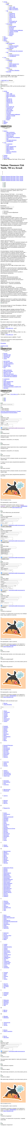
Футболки (11, 27)
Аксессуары (9, 23)
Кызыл (5, 840)
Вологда (5, 755)
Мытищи (5, 862)
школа (4, 39)
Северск (5, 953)
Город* (2, 581)
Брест (4, 739)
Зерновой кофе (7, 354)
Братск (5, 737)
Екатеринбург (6, 782)
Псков (4, 925)
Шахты (5, 1011)
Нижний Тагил (7, 880)
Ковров (5, 825)
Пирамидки (12, 13)
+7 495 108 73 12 (5, 80)
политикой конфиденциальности (17, 428)
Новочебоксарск (7, 888)
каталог (5, 1)
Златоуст (5, 795)
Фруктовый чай (13, 21)
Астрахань (6, 720)
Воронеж (5, 757)
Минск (5, 856)
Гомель (5, 763)
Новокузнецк (6, 882)
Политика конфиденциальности (8, 411)
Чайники (11, 32)
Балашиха (5, 727)
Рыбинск (5, 938)
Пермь (5, 919)
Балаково (5, 726)
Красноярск (6, 836)
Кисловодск (6, 824)
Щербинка (6, 1017)
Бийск (4, 735)
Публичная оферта (12, 412)
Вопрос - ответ (7, 366)
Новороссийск (7, 885)
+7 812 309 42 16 (9, 328)
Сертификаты (12, 56)
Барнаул (5, 728)
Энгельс (5, 1025)
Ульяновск (6, 985)
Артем (5, 717)
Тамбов (5, 973)
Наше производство (14, 64)
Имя (2, 547)
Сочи (4, 959)
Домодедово (6, 775)
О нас (4, 57)
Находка (5, 871)
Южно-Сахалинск (7, 1031)
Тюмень (5, 979)
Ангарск (5, 713)
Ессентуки (6, 784)
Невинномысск (7, 873)
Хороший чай (6, 356)
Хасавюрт (5, 993)
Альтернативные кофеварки (16, 30)
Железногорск (6, 789)
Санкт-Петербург (7, 704)
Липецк (5, 845)
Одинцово (6, 902)
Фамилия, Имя (4, 419)
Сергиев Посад (7, 954)
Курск (4, 838)
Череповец (6, 1002)
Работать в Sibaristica (14, 70)
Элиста (5, 1023)
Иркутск (5, 803)
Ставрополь (6, 961)
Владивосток (6, 748)
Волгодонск (6, 753)
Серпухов (5, 955)
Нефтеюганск (6, 875)
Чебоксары (6, 1000)
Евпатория (6, 780)
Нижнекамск (6, 878)
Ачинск (5, 721)
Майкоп (5, 852)
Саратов (5, 949)
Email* (2, 422)
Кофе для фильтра (13, 8)
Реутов (5, 934)
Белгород (5, 731)
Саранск (5, 948)
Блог (4, 367)
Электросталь (6, 1022)
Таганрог (5, 972)
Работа (8, 67)
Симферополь (6, 957)
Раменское (6, 932)
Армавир (5, 716)
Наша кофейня (12, 65)
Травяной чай (12, 22)
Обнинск (5, 901)
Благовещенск (6, 736)
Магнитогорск (7, 851)
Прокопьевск (6, 924)
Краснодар (6, 835)
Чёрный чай (12, 16)
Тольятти (5, 976)
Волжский (6, 754)
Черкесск (5, 1004)
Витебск (5, 746)
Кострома (5, 832)
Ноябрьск (5, 896)
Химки (5, 995)
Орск (4, 908)
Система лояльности (8, 363)
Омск (4, 905)
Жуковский (6, 790)
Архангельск (6, 718)
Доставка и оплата (7, 362)
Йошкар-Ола (6, 808)
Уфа (4, 987)
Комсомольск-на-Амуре (9, 828)
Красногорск (6, 833)
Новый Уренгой (7, 892)
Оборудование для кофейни (10, 375)
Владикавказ (6, 749)
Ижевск (5, 801)
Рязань (5, 939)
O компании (9, 60)
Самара (5, 945)
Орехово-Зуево (7, 907)
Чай (7, 10)
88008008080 (24, 506)
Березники (6, 734)
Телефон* (3, 420)
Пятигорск (6, 928)
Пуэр (10, 19)
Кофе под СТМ (13, 47)
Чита (4, 1005)
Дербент (5, 770)
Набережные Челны (8, 867)
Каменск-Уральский (8, 816)
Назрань (5, 869)
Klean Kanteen (12, 26)
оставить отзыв (4, 345)
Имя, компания (4, 579)
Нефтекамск (6, 874)
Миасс (5, 855)
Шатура (5, 1010)
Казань (5, 813)
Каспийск (5, 819)
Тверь (4, 975)
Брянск (5, 740)
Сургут (5, 965)
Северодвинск (6, 952)
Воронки (11, 34)
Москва (5, 703)
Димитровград (7, 773)
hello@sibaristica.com (17, 507)
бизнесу (5, 40)
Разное (10, 35)
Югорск (5, 1030)
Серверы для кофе (13, 31)
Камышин (5, 818)
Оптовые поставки (13, 45)
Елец (4, 783)
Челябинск (6, 1001)
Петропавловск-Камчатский (10, 921)
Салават (5, 944)
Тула (4, 977)
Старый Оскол (7, 962)
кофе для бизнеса (10, 43)
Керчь (4, 822)
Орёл (4, 910)
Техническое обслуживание (16, 51)
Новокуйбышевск (7, 883)
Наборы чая (12, 14)
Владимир (5, 750)
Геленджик (6, 761)
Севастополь (6, 950)
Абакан (5, 711)
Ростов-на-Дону (7, 935)
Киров (5, 823)
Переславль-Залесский (9, 917)
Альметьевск (6, 712)
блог (4, 36)
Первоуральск (6, 916)
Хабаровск (6, 992)
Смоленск (5, 958)
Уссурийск (6, 986)
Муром (5, 861)
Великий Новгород (8, 745)
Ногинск (5, 893)
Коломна (5, 827)
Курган (5, 837)
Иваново (5, 800)
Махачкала (6, 853)
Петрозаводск (6, 920)
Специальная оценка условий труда (12, 386)
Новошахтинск (7, 891)
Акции (5, 358)
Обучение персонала (14, 54)
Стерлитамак (6, 963)
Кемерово (5, 820)
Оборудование (9, 48)
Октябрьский (6, 903)
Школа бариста (13, 66)
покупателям (6, 361)
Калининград (6, 814)
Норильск (5, 895)
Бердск (5, 732)
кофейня (5, 38)
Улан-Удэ (5, 983)
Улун (10, 18)
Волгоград (6, 751)
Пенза (4, 915)
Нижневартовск (7, 876)
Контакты (8, 71)
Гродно (5, 764)
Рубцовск (5, 936)
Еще (7, 52)
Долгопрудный (7, 774)
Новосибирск (6, 887)
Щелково (5, 1016)
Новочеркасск (6, 889)
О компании (6, 379)
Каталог (5, 353)
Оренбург (5, 906)
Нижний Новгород (8, 879)
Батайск (5, 730)
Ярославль (6, 1037)
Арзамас (5, 714)
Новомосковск (7, 884)
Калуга (5, 815)
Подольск (5, 922)
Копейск (5, 829)
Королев (5, 831)
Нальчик (5, 870)
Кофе (7, 4)
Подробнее (3, 343)
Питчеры (11, 29)
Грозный (5, 765)
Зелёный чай (12, 17)
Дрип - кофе (12, 7)
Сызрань (5, 966)
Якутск (5, 1036)
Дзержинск (6, 772)
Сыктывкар (6, 967)
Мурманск (6, 860)
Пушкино (5, 926)
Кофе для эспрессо (13, 9)
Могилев (5, 857)
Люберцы (5, 846)
